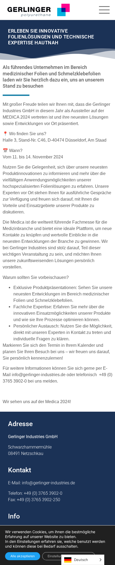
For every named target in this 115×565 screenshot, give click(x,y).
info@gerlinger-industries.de (48, 482)
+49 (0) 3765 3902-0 (43, 493)
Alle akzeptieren (22, 556)
